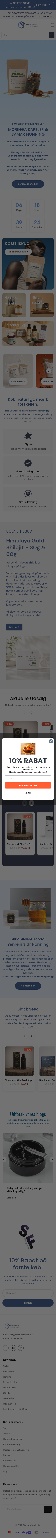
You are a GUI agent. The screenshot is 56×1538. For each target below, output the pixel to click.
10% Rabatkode (28, 785)
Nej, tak (28, 793)
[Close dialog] (51, 741)
